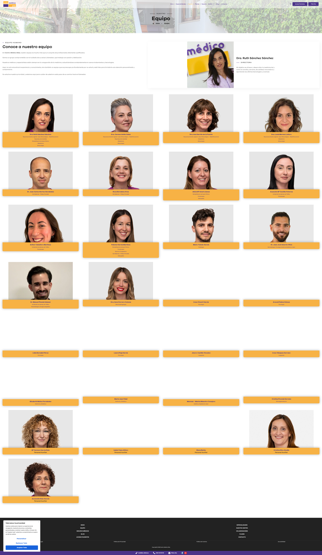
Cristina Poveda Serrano (281, 399)
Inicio (172, 4)
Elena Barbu (201, 450)
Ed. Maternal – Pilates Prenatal (40, 194)
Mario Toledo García (201, 245)
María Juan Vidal (120, 399)
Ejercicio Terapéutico (121, 251)
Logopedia (201, 355)
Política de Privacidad (120, 541)
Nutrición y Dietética (40, 404)
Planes (197, 4)
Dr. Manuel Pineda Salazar (40, 302)
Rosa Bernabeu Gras (121, 192)
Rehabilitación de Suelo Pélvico (40, 141)
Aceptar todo (22, 547)
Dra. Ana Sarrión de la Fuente (201, 134)
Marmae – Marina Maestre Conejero (201, 401)
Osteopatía (201, 198)
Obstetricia (41, 143)
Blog (217, 4)
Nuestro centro (207, 4)
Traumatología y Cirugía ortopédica (40, 306)
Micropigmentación (281, 401)
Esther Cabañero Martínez (40, 245)
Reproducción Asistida (40, 139)
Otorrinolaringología (120, 304)
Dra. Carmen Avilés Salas (121, 134)
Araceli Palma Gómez (281, 302)
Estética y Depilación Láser (201, 404)
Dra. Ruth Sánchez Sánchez (40, 134)
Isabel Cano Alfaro (121, 450)
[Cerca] (38, 522)
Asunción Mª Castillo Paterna (281, 192)
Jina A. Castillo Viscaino (201, 353)
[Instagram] (185, 553)
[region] (21, 536)
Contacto (224, 4)
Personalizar (21, 538)
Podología (201, 247)
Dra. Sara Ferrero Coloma (121, 302)
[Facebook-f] (182, 553)
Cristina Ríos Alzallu (281, 450)
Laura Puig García (121, 353)
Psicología (201, 304)
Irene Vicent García (201, 302)
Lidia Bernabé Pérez (40, 353)
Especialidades (181, 4)
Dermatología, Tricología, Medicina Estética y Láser (281, 247)
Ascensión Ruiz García (40, 499)
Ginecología (40, 145)
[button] (291, 4)
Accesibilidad (281, 541)
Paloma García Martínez (120, 245)
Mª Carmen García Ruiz (41, 450)
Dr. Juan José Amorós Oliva (281, 245)
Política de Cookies (202, 541)
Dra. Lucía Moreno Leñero (281, 134)
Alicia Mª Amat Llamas (201, 192)
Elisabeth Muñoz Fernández (40, 401)
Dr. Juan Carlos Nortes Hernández (40, 192)
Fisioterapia (201, 196)
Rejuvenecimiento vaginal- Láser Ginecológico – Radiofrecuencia (40, 136)
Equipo (190, 4)
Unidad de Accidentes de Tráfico (281, 194)
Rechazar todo (21, 543)
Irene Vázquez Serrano (281, 353)
